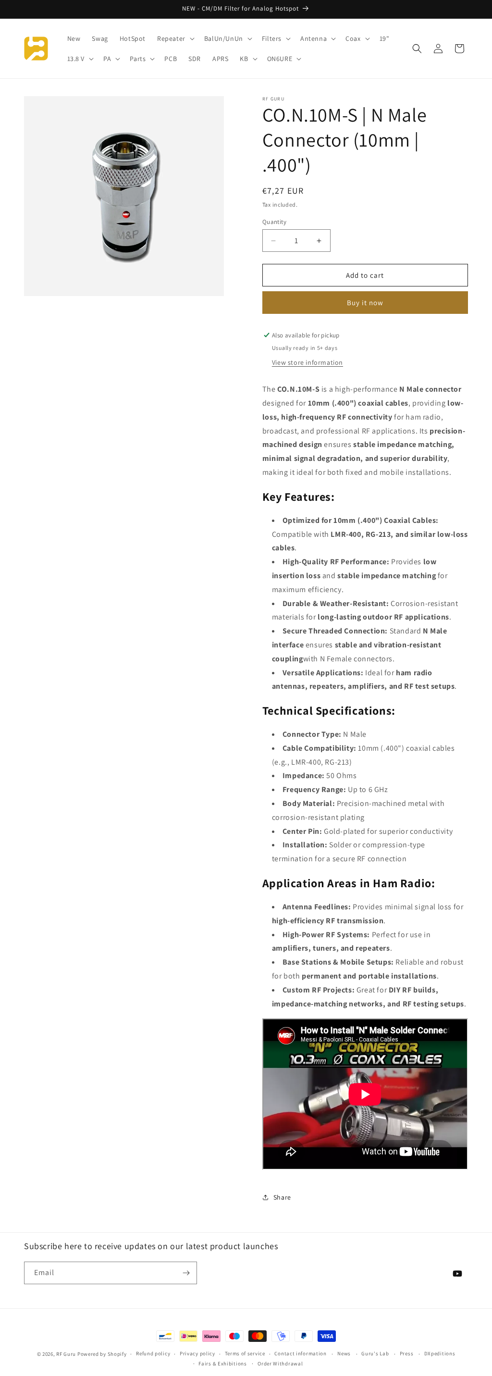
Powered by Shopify (102, 1354)
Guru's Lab (375, 1353)
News (344, 1353)
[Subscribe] (186, 1273)
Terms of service (245, 1353)
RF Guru (66, 1354)
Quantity (274, 222)
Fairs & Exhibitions (222, 1363)
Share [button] (282, 1197)
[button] (174, 38)
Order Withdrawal (280, 1363)
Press (407, 1353)
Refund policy (153, 1353)
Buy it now (365, 302)
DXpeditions (439, 1353)
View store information (307, 362)
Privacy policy (197, 1353)
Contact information (300, 1353)
